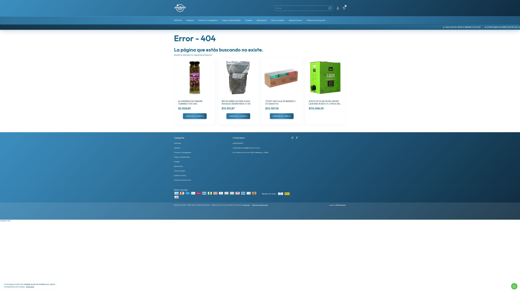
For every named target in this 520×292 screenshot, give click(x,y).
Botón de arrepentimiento (260, 205)
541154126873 (238, 143)
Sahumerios (262, 20)
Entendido (30, 287)
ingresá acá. (246, 205)
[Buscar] (329, 8)
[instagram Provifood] (292, 138)
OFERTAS (178, 20)
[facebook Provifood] (297, 138)
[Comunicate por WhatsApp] (514, 286)
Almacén (190, 20)
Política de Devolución (316, 20)
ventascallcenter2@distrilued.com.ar (246, 148)
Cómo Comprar (277, 20)
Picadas (248, 20)
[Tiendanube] (337, 205)
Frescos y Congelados (207, 20)
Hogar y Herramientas (231, 20)
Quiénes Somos (295, 20)
